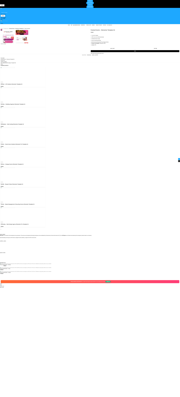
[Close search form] (1, 1)
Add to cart (112, 48)
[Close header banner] (1, 279)
